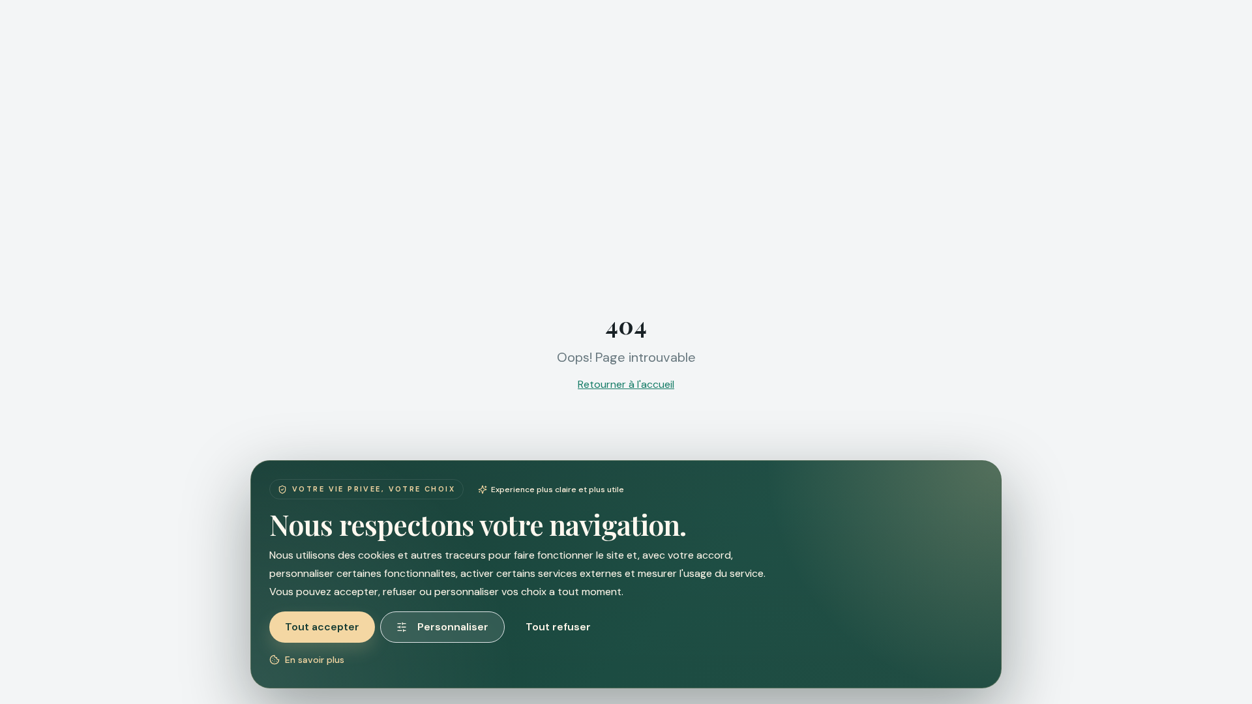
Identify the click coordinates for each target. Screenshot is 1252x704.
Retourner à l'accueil (626, 384)
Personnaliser (452, 627)
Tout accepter (322, 627)
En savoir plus (314, 660)
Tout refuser (558, 627)
